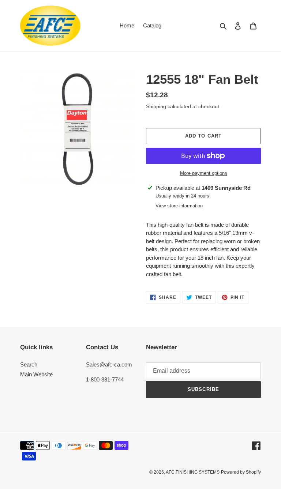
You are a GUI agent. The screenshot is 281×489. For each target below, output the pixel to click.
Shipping (156, 106)
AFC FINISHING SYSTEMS (193, 472)
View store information (179, 205)
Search (28, 364)
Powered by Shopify (241, 472)
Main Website (36, 374)
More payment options (203, 173)
